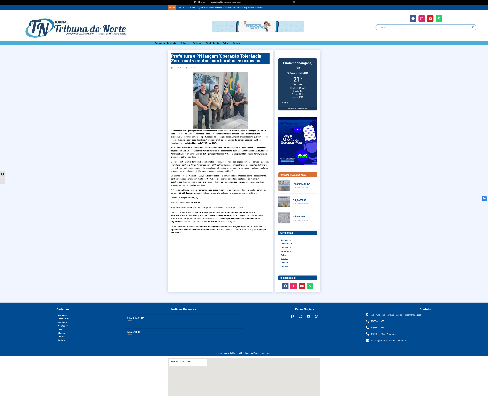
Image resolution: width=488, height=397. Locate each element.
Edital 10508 (299, 216)
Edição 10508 (299, 200)
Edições (216, 43)
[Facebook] (413, 18)
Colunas (184, 43)
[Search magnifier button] (473, 27)
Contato (236, 43)
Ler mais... (130, 320)
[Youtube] (430, 18)
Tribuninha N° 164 (301, 183)
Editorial (227, 43)
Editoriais (171, 43)
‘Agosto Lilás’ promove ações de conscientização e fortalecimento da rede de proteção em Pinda (220, 7)
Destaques (160, 43)
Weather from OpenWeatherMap (298, 108)
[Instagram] (421, 18)
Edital (208, 43)
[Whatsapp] (439, 18)
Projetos (197, 43)
